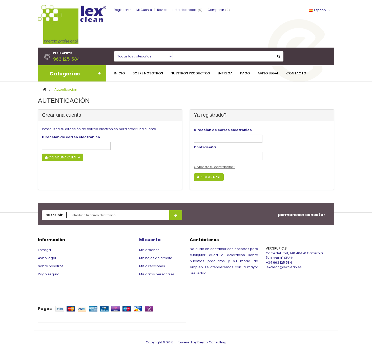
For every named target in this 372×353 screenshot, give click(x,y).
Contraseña (205, 147)
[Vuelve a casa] (44, 89)
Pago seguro (48, 274)
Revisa (162, 10)
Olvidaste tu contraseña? (214, 166)
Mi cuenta (150, 240)
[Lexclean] (72, 24)
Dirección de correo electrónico (71, 137)
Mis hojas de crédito (155, 258)
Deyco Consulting (211, 342)
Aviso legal (47, 258)
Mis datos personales (157, 274)
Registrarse (122, 10)
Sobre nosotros (51, 266)
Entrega (44, 249)
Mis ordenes (149, 249)
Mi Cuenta (144, 10)
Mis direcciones (152, 266)
